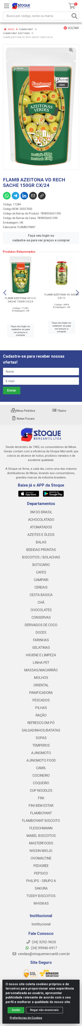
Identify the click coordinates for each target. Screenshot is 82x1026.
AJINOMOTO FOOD (41, 760)
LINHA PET (41, 663)
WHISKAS (41, 903)
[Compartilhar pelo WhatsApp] (7, 195)
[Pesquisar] (74, 16)
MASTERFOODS (41, 843)
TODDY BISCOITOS (41, 896)
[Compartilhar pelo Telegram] (15, 195)
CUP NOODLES (41, 791)
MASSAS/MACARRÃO (41, 670)
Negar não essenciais (44, 1010)
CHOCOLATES (41, 610)
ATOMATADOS (41, 527)
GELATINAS (41, 648)
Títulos (61, 410)
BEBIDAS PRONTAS (41, 550)
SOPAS (41, 738)
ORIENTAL (41, 685)
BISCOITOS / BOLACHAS (41, 557)
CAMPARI (41, 580)
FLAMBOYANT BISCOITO (41, 821)
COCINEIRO (41, 775)
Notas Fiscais (25, 418)
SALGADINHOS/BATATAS (41, 730)
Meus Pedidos (25, 410)
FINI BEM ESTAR (41, 806)
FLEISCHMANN (41, 828)
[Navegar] (5, 292)
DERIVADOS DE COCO (41, 625)
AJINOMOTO (41, 753)
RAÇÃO (41, 715)
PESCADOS (41, 700)
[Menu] (6, 6)
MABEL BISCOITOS (41, 836)
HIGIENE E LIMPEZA (41, 655)
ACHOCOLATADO (41, 520)
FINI (41, 798)
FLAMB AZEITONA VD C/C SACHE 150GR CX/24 (20, 299)
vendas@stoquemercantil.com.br (43, 954)
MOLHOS (41, 678)
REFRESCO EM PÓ (41, 723)
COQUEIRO (41, 783)
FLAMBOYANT (27, 227)
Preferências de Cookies (26, 1017)
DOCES (41, 632)
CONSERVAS (41, 617)
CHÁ (41, 602)
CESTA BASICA (41, 595)
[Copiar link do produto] (42, 195)
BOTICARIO (41, 565)
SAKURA (41, 888)
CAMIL (41, 768)
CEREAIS (41, 587)
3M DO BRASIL (41, 512)
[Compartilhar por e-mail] (33, 195)
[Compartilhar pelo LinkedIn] (24, 195)
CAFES (41, 572)
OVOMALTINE (41, 858)
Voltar (73, 28)
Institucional (41, 924)
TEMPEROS (41, 745)
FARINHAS (41, 640)
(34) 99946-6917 (43, 948)
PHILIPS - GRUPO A (41, 881)
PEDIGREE (41, 866)
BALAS (41, 542)
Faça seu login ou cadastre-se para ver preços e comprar (41, 238)
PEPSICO (41, 873)
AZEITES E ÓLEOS (41, 535)
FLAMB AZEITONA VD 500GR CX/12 (61, 296)
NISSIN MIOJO (41, 851)
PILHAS (41, 708)
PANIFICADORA (41, 693)
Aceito (16, 1010)
